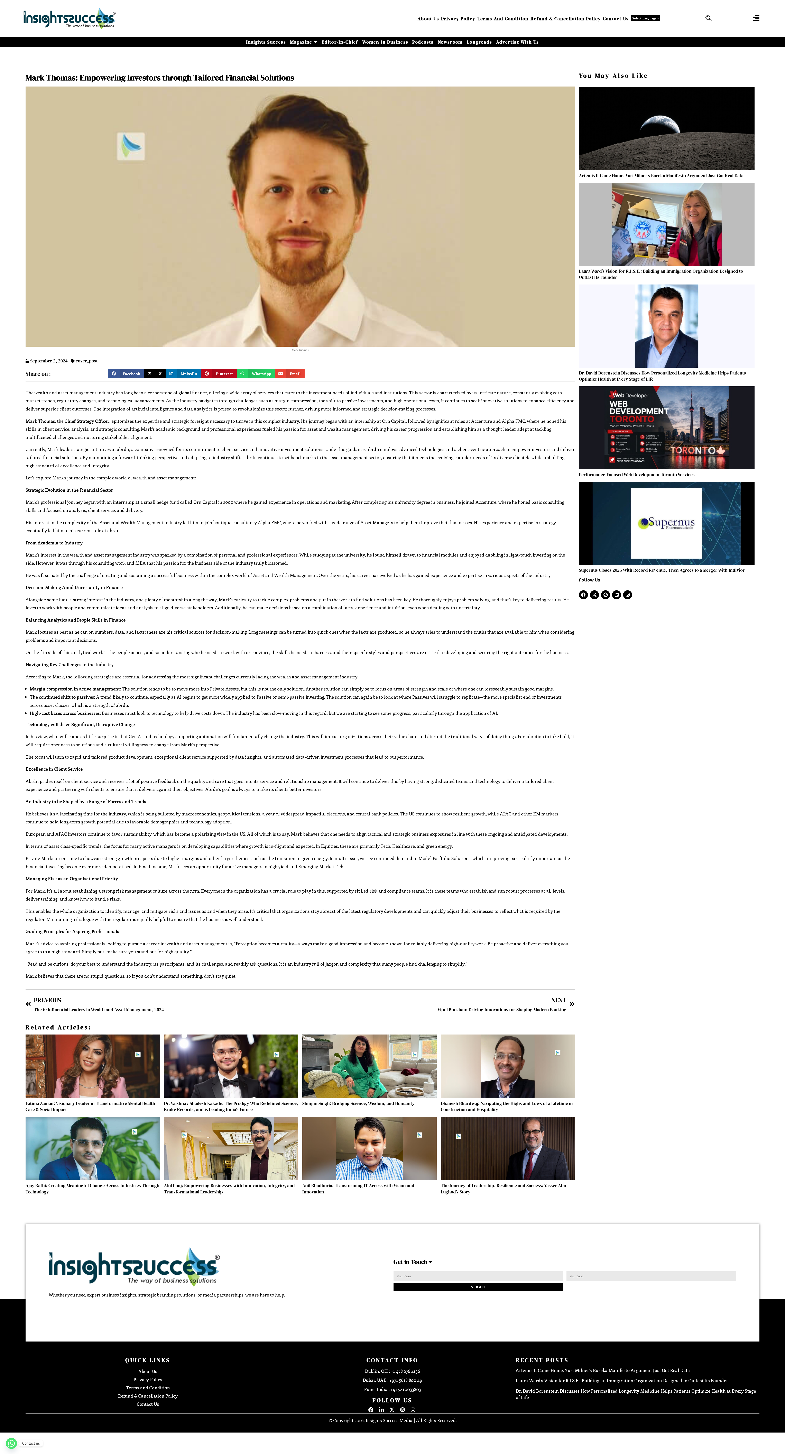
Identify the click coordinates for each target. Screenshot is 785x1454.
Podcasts (423, 42)
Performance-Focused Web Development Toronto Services (637, 474)
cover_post (87, 361)
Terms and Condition (503, 19)
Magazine (301, 42)
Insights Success (266, 42)
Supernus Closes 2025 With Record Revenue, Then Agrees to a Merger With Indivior (662, 570)
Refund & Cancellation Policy (565, 19)
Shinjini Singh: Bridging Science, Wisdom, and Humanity (358, 1103)
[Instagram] (627, 594)
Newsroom (450, 42)
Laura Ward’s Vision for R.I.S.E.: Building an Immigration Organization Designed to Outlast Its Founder (622, 1380)
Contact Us (616, 19)
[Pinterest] (605, 594)
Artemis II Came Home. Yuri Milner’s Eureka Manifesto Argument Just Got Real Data (661, 175)
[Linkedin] (616, 594)
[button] (707, 19)
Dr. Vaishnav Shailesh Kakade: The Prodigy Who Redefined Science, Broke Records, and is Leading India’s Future (231, 1106)
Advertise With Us (517, 42)
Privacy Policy (458, 19)
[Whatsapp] (11, 1443)
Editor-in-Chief (340, 42)
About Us (428, 19)
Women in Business (385, 42)
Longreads (479, 42)
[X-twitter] (594, 594)
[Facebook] (583, 594)
